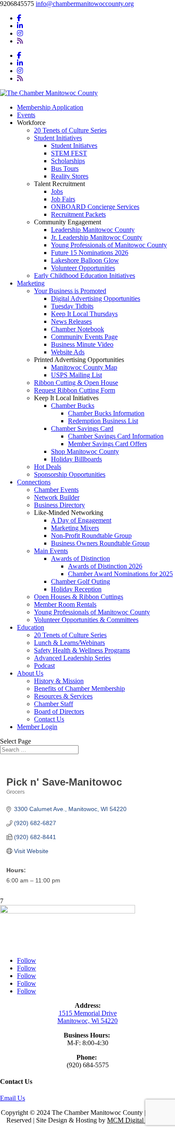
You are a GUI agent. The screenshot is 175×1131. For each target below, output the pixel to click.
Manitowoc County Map (84, 367)
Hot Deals (47, 466)
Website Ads (68, 352)
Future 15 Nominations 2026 (89, 252)
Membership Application (50, 107)
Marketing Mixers (75, 528)
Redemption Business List (103, 420)
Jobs (57, 191)
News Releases (71, 321)
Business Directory (59, 505)
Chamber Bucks (72, 405)
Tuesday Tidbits (72, 306)
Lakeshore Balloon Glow (85, 260)
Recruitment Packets (78, 214)
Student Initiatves (74, 145)
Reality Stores (69, 176)
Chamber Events (56, 489)
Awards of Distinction (80, 558)
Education (30, 627)
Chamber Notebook (77, 329)
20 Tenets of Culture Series (70, 130)
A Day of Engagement (81, 520)
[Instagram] (20, 33)
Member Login (37, 726)
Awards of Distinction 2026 (105, 566)
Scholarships (68, 160)
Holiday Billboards (76, 459)
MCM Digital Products (138, 1120)
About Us (30, 673)
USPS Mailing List (76, 375)
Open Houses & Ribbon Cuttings (78, 596)
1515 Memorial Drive (88, 1013)
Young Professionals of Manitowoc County (109, 245)
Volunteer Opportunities (83, 267)
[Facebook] (19, 18)
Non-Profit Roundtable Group (91, 535)
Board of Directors (59, 711)
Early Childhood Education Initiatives (84, 275)
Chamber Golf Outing (80, 581)
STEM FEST (69, 153)
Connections (34, 482)
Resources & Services (63, 696)
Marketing (31, 283)
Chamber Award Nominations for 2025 (120, 573)
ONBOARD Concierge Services (95, 206)
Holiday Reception (76, 589)
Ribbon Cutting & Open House (76, 382)
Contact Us (49, 719)
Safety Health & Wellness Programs (82, 650)
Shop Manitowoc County (85, 451)
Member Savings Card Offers (107, 443)
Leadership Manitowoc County (93, 229)
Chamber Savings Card (82, 428)
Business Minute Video (82, 344)
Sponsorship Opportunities (69, 474)
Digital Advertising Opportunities (95, 298)
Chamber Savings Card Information (116, 436)
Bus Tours (65, 168)
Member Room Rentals (65, 604)
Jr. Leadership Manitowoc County (96, 237)
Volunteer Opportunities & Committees (86, 619)
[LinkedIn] (20, 25)
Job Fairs (63, 199)
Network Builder (56, 497)
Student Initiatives (58, 137)
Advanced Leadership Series (72, 658)
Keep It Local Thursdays (84, 313)
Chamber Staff (53, 703)
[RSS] (20, 41)
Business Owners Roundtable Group (100, 543)
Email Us (12, 1098)
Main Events (51, 550)
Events (26, 115)
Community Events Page (84, 336)
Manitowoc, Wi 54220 (87, 1020)
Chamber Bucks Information (106, 413)
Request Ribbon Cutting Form (74, 390)
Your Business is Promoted (70, 290)
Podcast (44, 665)
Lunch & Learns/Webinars (69, 642)
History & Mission (59, 680)
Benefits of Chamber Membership (79, 688)
